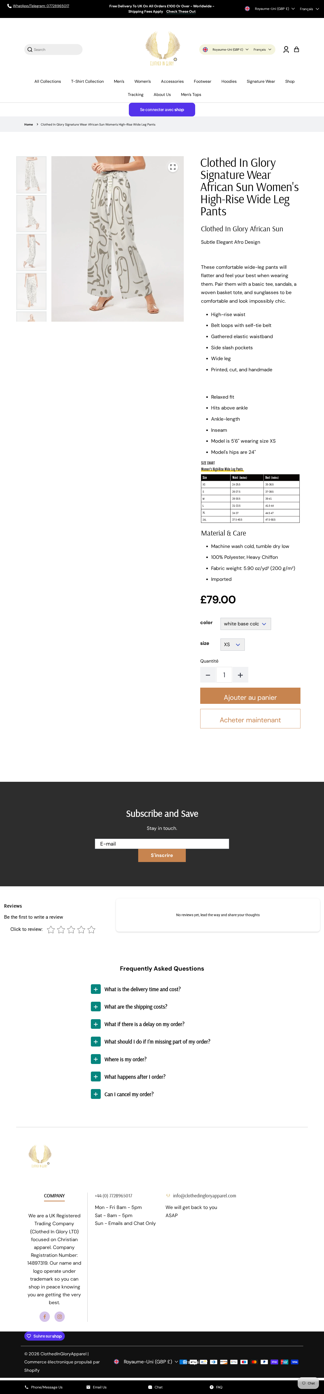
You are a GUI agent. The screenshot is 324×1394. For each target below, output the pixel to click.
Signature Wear (261, 81)
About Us (162, 94)
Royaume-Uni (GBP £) (272, 9)
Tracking (136, 94)
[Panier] (296, 49)
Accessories (172, 81)
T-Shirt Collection (87, 81)
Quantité (209, 661)
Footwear (202, 81)
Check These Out (181, 11)
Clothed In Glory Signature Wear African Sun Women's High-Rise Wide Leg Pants (98, 124)
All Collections (47, 81)
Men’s (119, 81)
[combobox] (56, 49)
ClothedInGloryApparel (63, 1354)
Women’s (142, 81)
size (204, 643)
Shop (290, 81)
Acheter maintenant (250, 719)
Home (28, 124)
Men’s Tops (191, 94)
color (206, 623)
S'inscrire (162, 855)
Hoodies (229, 81)
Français (306, 9)
